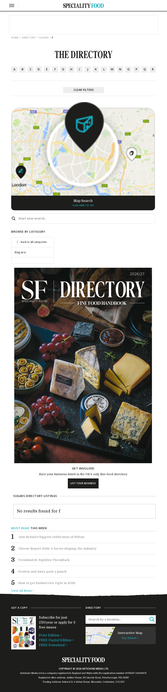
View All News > (22, 590)
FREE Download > (53, 645)
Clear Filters (84, 90)
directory (29, 37)
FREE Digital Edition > (56, 640)
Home (15, 37)
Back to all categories (34, 242)
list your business (83, 483)
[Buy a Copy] (83, 462)
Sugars (44, 37)
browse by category (28, 232)
